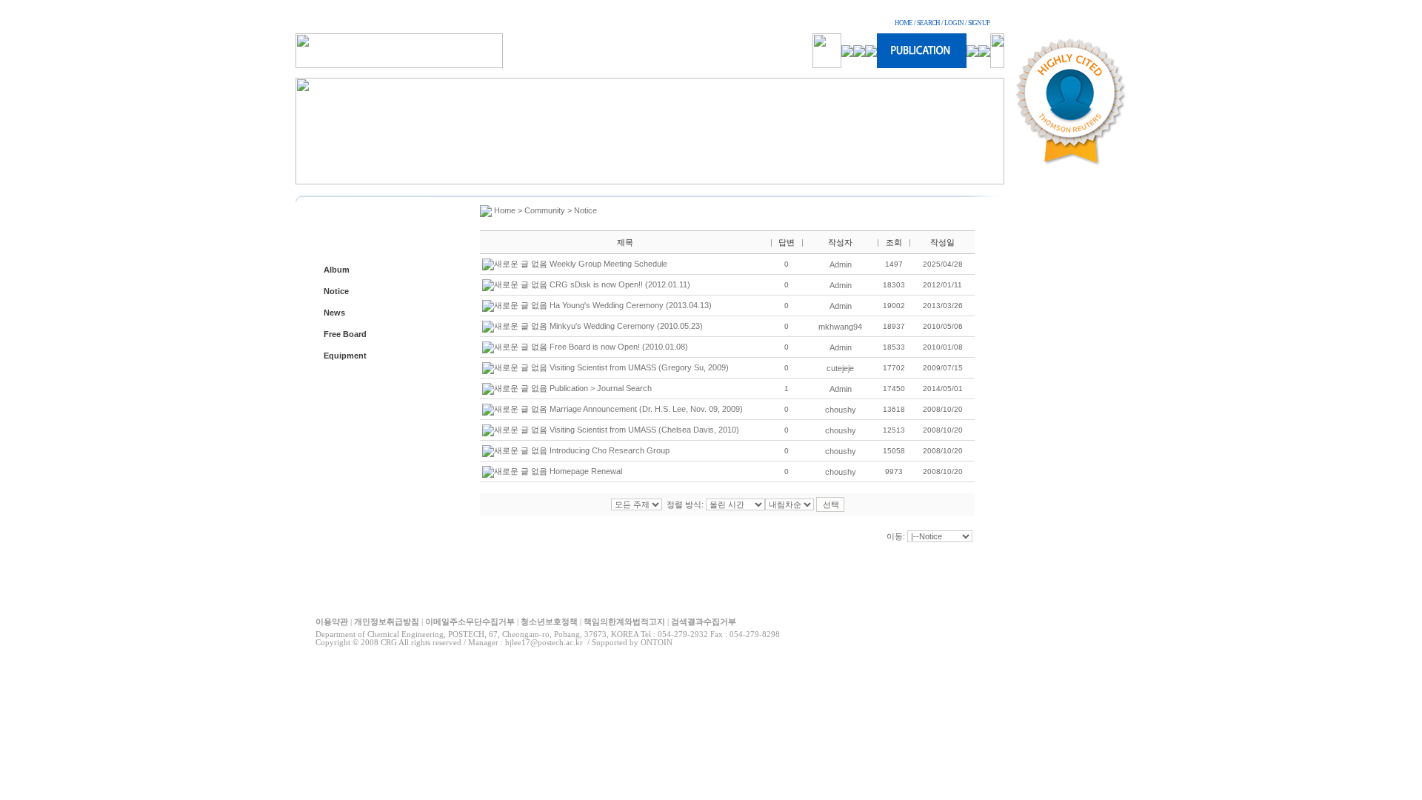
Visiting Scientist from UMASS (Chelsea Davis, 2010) (644, 429)
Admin (841, 264)
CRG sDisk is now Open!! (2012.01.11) (620, 284)
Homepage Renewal (586, 471)
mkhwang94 (840, 326)
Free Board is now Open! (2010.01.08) (619, 346)
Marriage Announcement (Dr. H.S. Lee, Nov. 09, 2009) (646, 408)
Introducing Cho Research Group (610, 450)
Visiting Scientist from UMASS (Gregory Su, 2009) (639, 367)
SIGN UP (978, 23)
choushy (840, 409)
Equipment (345, 355)
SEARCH (928, 23)
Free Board (345, 334)
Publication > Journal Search (601, 388)
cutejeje (840, 368)
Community (544, 210)
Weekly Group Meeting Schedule (608, 263)
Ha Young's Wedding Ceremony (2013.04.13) (631, 305)
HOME (903, 23)
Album (337, 269)
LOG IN (954, 23)
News (334, 312)
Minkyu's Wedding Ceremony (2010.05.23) (626, 325)
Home (504, 210)
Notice (336, 291)
